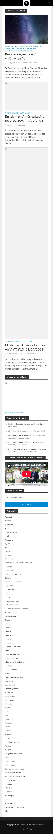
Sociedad (29, 51)
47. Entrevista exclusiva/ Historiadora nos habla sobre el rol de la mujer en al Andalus (27, 450)
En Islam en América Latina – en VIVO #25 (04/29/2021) (26, 118)
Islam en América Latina (22, 113)
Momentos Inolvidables (14, 412)
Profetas (31, 49)
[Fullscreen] (44, 485)
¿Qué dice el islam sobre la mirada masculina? (26, 431)
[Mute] (39, 485)
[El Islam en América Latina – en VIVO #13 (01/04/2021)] (26, 243)
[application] (26, 474)
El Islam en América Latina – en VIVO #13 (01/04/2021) (25, 347)
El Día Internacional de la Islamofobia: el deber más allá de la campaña (26, 443)
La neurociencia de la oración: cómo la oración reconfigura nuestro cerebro (26, 436)
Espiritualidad (11, 47)
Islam (7, 49)
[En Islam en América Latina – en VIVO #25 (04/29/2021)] (26, 95)
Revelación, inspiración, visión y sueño (22, 56)
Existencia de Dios (26, 47)
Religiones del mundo (14, 51)
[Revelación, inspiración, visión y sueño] (26, 29)
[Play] (8, 485)
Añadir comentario (30, 63)
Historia (38, 47)
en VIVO (8, 113)
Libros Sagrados (18, 49)
